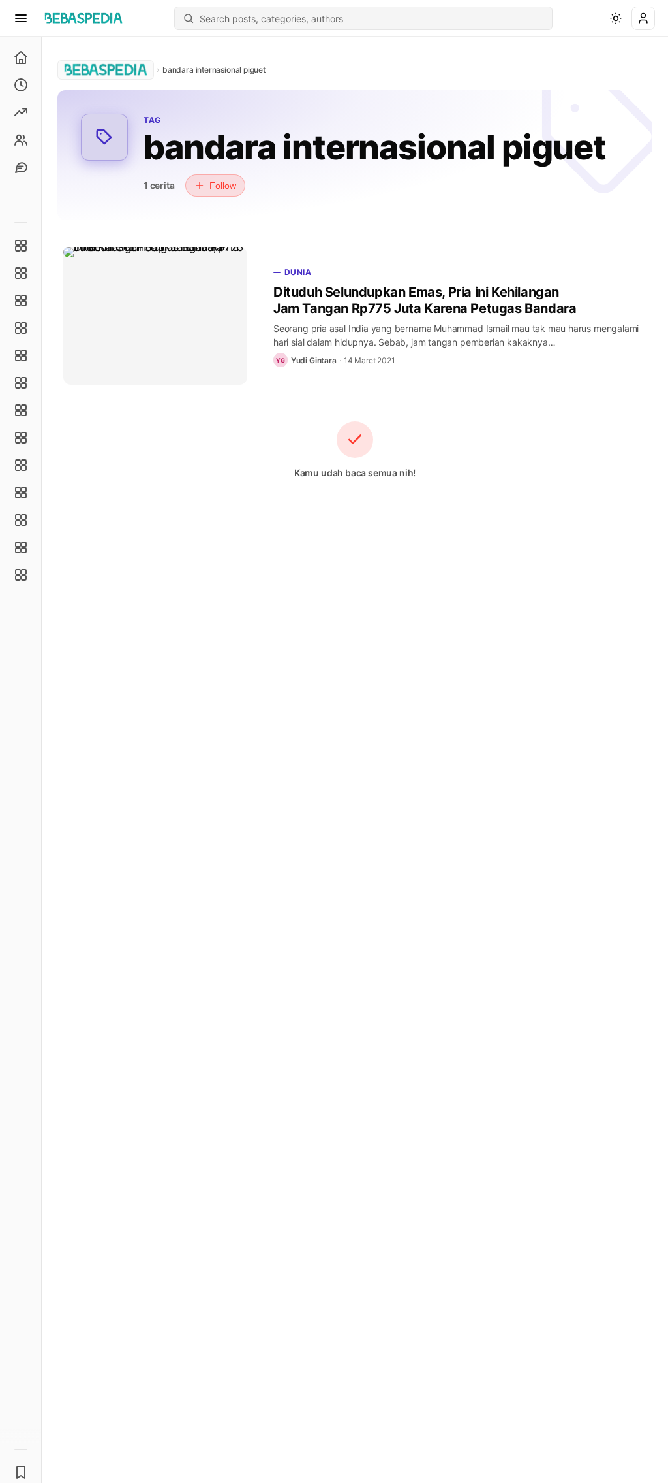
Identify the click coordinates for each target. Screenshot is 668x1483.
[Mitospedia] (21, 465)
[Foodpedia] (21, 520)
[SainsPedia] (21, 547)
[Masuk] (643, 18)
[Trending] (21, 112)
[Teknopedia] (21, 575)
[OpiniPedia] (21, 410)
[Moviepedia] (21, 355)
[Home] (21, 57)
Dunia (297, 272)
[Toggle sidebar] (42, 760)
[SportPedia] (21, 438)
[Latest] (21, 85)
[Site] (21, 167)
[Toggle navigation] (21, 18)
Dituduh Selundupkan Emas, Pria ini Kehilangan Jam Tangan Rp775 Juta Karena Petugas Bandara (424, 300)
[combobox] (372, 18)
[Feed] (21, 140)
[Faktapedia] (21, 246)
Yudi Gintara (314, 360)
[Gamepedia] (21, 383)
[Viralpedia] (21, 300)
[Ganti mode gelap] (616, 18)
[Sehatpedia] (21, 273)
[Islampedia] (21, 493)
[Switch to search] (188, 18)
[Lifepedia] (21, 328)
